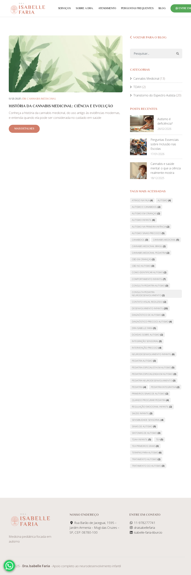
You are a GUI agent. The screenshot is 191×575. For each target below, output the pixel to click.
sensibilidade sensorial (147, 420)
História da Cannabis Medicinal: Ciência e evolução (61, 106)
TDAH (137, 87)
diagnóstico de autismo (148, 315)
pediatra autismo (144, 360)
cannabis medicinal (166, 239)
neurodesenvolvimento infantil (153, 354)
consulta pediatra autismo (150, 285)
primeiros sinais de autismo (150, 393)
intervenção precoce (146, 347)
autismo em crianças (146, 213)
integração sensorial (147, 341)
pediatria (139, 387)
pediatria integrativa (165, 387)
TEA (159, 439)
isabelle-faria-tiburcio (147, 532)
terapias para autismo (147, 452)
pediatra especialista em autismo (153, 367)
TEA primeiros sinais (145, 446)
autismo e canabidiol (146, 207)
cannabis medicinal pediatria (150, 252)
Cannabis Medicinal (41, 98)
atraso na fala (142, 200)
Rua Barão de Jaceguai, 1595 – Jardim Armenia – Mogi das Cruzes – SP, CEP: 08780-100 (94, 528)
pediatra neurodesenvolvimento (154, 380)
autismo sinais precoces (148, 233)
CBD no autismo (143, 265)
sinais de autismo (144, 426)
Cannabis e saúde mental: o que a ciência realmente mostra (166, 168)
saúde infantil (142, 413)
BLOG (162, 8)
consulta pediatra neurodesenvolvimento (148, 294)
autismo (164, 200)
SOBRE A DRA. (84, 8)
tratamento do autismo (148, 465)
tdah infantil (141, 439)
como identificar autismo (149, 272)
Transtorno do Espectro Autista (154, 95)
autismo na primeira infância (150, 226)
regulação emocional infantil (152, 406)
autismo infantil (143, 220)
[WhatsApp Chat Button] (9, 565)
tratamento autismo (146, 459)
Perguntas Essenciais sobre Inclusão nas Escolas (165, 144)
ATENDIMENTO (107, 8)
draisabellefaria (144, 527)
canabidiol (140, 239)
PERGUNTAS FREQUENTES (137, 8)
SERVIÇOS (64, 8)
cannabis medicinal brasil (149, 246)
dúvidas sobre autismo (147, 334)
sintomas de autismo (146, 433)
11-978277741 (144, 523)
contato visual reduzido (149, 301)
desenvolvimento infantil (150, 308)
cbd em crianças (143, 259)
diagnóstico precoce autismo (152, 321)
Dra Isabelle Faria (144, 328)
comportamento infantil (149, 279)
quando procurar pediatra (150, 400)
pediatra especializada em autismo (154, 374)
